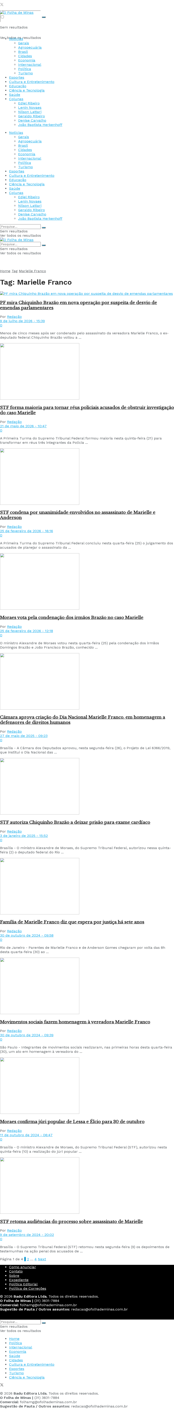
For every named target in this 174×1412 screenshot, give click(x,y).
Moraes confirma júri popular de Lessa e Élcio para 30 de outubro (72, 1121)
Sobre (14, 1275)
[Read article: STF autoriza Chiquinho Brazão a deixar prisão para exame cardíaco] (87, 786)
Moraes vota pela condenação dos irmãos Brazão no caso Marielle (71, 617)
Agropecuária (30, 47)
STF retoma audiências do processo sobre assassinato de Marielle (71, 1221)
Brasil (23, 52)
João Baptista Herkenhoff (40, 125)
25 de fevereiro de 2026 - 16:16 (26, 531)
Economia (26, 60)
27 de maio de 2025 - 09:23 (24, 736)
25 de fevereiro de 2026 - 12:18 (26, 631)
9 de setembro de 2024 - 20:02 (27, 1235)
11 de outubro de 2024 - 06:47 (26, 1135)
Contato (16, 1271)
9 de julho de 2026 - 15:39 (22, 321)
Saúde (14, 94)
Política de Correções (27, 1288)
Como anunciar (22, 1267)
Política (24, 69)
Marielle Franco (32, 271)
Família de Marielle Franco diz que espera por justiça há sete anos (72, 922)
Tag (15, 271)
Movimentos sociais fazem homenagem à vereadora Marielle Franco (75, 1022)
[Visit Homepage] (17, 12)
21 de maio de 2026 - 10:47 (23, 426)
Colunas (16, 99)
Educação (17, 86)
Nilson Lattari (29, 112)
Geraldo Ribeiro (31, 116)
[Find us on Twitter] (2, 5)
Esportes (16, 77)
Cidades (25, 56)
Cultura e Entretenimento (31, 82)
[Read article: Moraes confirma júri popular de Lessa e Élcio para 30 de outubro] (87, 1086)
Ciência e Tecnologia (27, 90)
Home (5, 271)
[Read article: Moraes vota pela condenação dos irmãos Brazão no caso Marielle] (87, 582)
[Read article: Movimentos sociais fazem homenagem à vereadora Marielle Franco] (87, 986)
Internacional (29, 64)
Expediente (19, 1280)
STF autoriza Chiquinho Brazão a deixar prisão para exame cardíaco (75, 822)
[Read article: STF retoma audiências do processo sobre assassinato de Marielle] (87, 1186)
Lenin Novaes (29, 107)
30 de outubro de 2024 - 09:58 (26, 935)
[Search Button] (44, 17)
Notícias (16, 39)
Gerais (23, 43)
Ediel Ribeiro (29, 103)
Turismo (25, 73)
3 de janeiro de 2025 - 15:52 (24, 836)
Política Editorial (23, 1284)
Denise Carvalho (32, 120)
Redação (14, 316)
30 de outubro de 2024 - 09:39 (26, 1035)
